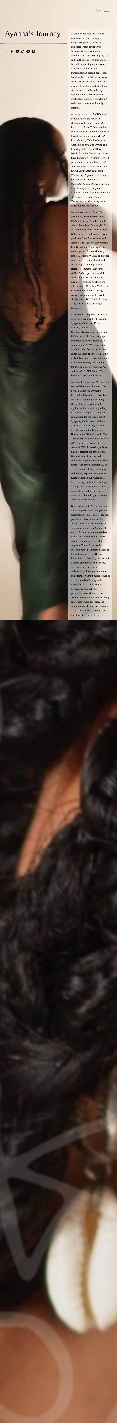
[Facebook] (12, 51)
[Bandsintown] (33, 51)
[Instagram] (6, 51)
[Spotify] (28, 51)
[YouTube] (17, 51)
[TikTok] (22, 51)
